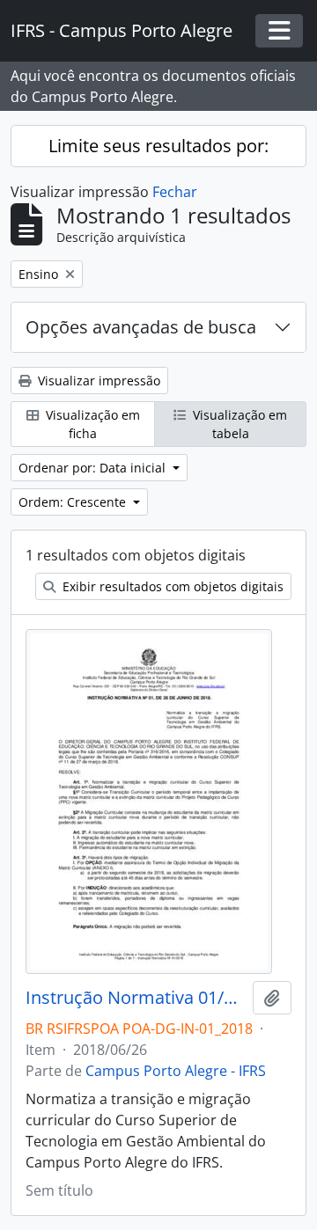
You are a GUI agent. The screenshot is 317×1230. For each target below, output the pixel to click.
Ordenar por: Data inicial (93, 467)
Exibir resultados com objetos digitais (171, 586)
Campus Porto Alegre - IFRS (175, 1070)
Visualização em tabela (238, 424)
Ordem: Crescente (73, 502)
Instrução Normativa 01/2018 (136, 997)
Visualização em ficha (91, 424)
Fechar (174, 191)
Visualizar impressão (97, 380)
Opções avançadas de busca (141, 327)
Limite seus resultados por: (158, 145)
